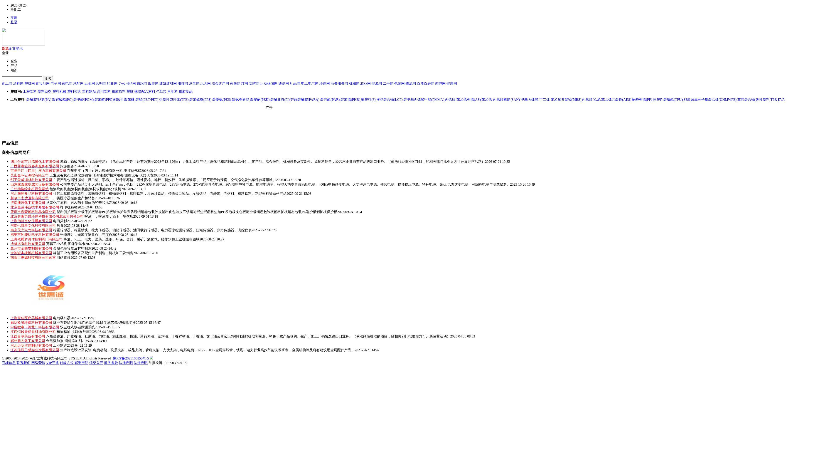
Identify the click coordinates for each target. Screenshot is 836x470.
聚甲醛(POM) (83, 99)
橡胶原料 (119, 91)
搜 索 (48, 78)
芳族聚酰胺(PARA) (304, 99)
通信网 (284, 83)
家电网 (67, 83)
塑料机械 (59, 91)
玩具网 (206, 83)
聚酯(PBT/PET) (146, 99)
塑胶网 (30, 83)
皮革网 (194, 83)
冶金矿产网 (221, 83)
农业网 (366, 83)
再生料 (172, 91)
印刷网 (112, 83)
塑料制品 (89, 91)
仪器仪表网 (426, 83)
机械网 (354, 83)
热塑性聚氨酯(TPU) (668, 99)
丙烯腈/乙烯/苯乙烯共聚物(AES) (606, 99)
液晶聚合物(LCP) (389, 99)
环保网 (325, 83)
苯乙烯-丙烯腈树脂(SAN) (501, 99)
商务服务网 (340, 83)
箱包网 (441, 83)
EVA (781, 99)
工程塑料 (30, 91)
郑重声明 (81, 363)
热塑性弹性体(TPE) (174, 99)
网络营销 (38, 363)
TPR (773, 99)
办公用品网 (127, 83)
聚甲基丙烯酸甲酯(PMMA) (423, 99)
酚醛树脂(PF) (642, 99)
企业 (12, 48)
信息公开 (96, 363)
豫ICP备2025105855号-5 (131, 358)
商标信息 (9, 363)
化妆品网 (43, 83)
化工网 (7, 83)
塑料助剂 (45, 91)
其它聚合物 (746, 99)
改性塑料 (763, 99)
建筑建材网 (168, 83)
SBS (687, 99)
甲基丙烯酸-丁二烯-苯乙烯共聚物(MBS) (551, 99)
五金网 (90, 83)
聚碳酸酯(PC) (62, 99)
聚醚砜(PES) (221, 99)
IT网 (245, 83)
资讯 (19, 48)
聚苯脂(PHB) (350, 99)
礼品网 (295, 83)
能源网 (377, 83)
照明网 (101, 83)
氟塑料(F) (368, 99)
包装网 (400, 83)
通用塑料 (104, 91)
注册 (13, 17)
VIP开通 (52, 363)
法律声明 (126, 363)
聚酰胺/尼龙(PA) (38, 99)
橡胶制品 (186, 91)
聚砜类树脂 (240, 99)
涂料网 (18, 83)
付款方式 (67, 363)
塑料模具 (74, 91)
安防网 (254, 83)
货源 (5, 48)
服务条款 (111, 363)
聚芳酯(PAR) (330, 99)
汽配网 (78, 83)
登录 (13, 22)
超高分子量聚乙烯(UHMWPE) (714, 99)
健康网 (452, 83)
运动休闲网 (269, 83)
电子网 (56, 83)
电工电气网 (310, 83)
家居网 (235, 83)
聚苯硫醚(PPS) (200, 99)
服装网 (153, 83)
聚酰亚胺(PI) (280, 99)
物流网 (411, 83)
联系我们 (23, 363)
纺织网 (142, 83)
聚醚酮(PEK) (260, 99)
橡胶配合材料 (144, 91)
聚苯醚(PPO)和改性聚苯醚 (114, 99)
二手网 (388, 83)
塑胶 (129, 91)
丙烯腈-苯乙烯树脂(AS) (463, 99)
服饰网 (183, 83)
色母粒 (161, 91)
